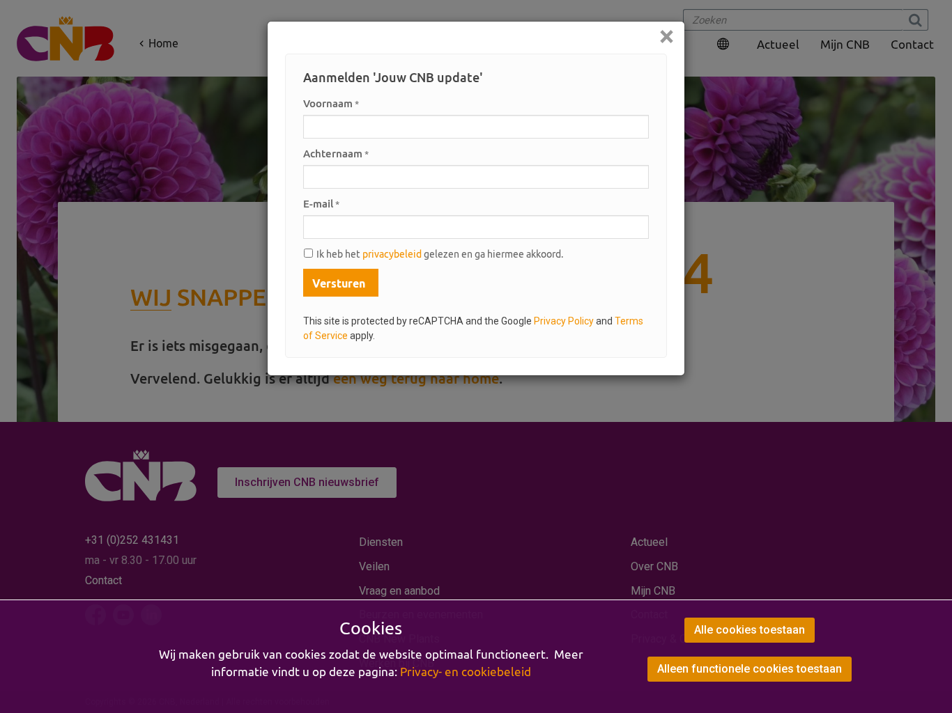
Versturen (338, 283)
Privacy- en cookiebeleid (465, 672)
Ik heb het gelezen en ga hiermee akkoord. (439, 254)
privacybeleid (392, 254)
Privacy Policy (564, 321)
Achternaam (336, 153)
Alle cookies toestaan (749, 629)
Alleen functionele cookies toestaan (749, 668)
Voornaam (331, 103)
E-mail (321, 204)
